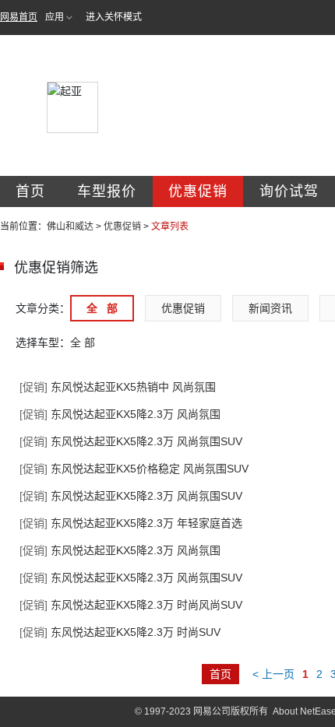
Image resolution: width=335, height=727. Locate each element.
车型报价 (106, 191)
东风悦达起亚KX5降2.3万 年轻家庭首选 (130, 523)
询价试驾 (289, 191)
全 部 (102, 308)
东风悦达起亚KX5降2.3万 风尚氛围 (119, 414)
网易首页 (18, 17)
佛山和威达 (70, 226)
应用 (54, 17)
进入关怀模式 (114, 17)
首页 (30, 191)
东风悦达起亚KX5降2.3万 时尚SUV (119, 632)
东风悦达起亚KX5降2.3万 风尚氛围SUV (130, 441)
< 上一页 (273, 674)
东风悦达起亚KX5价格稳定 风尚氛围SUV (134, 468)
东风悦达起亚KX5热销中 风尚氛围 (117, 387)
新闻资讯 (270, 308)
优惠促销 (197, 191)
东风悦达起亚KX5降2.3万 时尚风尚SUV (130, 605)
